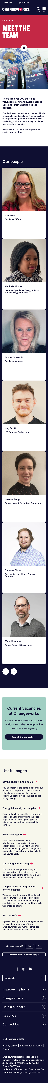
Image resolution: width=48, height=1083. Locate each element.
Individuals (7, 2)
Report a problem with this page (24, 955)
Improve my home (15, 989)
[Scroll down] (24, 48)
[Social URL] (17, 969)
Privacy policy (9, 1046)
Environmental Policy (31, 1046)
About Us (9, 1016)
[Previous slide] (5, 671)
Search (38, 11)
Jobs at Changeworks (23, 737)
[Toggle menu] (44, 8)
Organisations (23, 2)
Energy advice (12, 998)
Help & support (13, 1007)
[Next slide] (14, 671)
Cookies (6, 1049)
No (39, 946)
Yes (29, 946)
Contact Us (10, 1024)
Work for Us (9, 20)
